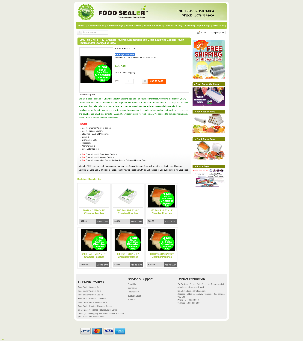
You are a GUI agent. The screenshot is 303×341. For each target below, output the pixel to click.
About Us (132, 284)
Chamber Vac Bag (173, 25)
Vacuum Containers (153, 25)
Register (220, 32)
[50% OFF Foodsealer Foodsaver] (151, 20)
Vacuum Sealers (133, 25)
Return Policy (133, 292)
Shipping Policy (134, 295)
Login (212, 32)
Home (80, 25)
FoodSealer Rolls (96, 25)
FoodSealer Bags (115, 25)
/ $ (203, 32)
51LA (2, 339)
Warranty (132, 299)
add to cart (156, 81)
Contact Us (132, 288)
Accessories (219, 25)
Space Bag (189, 25)
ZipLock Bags (204, 25)
